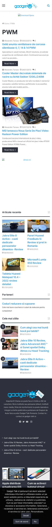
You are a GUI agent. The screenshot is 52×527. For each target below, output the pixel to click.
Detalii (26, 515)
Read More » (10, 63)
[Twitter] (24, 421)
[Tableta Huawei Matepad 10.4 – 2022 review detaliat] (13, 264)
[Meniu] (3, 6)
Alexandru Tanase (11, 41)
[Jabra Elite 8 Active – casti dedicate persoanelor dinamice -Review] (13, 226)
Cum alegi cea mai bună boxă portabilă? (21, 438)
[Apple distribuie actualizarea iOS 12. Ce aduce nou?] (13, 474)
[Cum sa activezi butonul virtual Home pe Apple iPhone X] (38, 474)
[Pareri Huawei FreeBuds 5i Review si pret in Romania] (38, 226)
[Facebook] (21, 421)
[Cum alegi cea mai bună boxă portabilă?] (10, 331)
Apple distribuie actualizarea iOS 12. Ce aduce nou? (13, 487)
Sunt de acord (21, 521)
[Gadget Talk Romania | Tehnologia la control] (26, 5)
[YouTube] (27, 421)
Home (6, 23)
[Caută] (48, 6)
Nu (35, 521)
